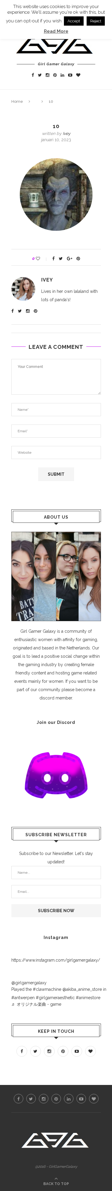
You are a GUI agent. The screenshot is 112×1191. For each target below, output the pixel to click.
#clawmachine (47, 989)
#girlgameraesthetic (55, 997)
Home (17, 101)
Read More (56, 31)
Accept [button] (73, 21)
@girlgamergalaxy (29, 982)
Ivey (66, 133)
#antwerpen (23, 997)
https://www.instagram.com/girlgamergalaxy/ (55, 960)
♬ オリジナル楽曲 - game (36, 1004)
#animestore (88, 997)
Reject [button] (95, 21)
